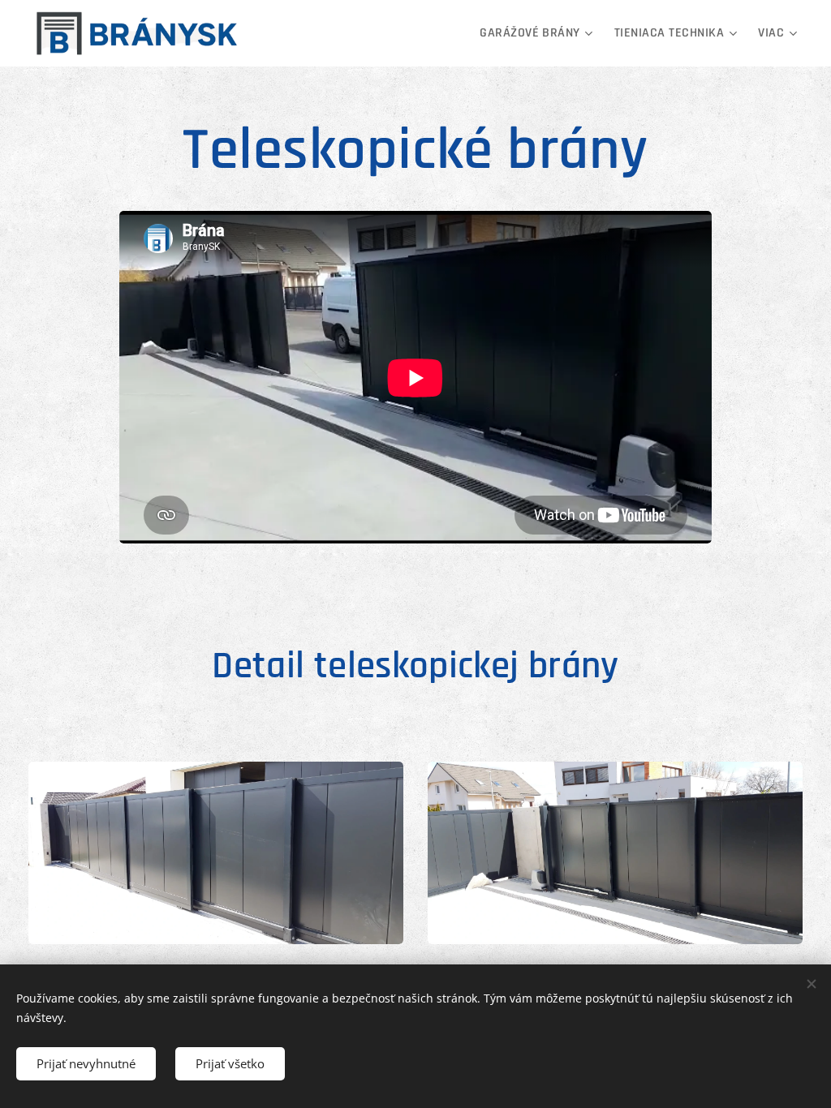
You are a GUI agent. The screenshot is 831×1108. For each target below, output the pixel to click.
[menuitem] (538, 33)
